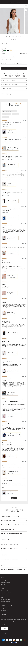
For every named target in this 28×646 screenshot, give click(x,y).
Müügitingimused (5, 599)
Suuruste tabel (23, 53)
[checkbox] (5, 117)
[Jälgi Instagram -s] (5, 633)
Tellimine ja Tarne (5, 590)
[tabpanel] (14, 305)
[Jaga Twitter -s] (7, 94)
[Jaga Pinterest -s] (8, 94)
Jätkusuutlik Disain (5, 582)
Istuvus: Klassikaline (7, 59)
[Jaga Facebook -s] (5, 94)
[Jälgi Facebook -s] (2, 633)
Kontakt (3, 584)
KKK (2, 597)
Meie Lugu (3, 580)
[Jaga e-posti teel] (10, 94)
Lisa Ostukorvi (14, 68)
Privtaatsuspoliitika (5, 601)
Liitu (4, 628)
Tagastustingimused (6, 593)
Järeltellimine (4, 595)
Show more (14, 498)
